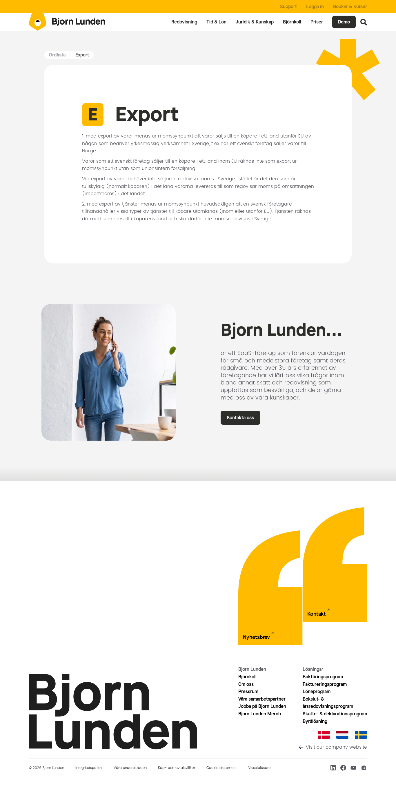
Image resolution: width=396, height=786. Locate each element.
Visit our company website (336, 747)
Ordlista (57, 55)
